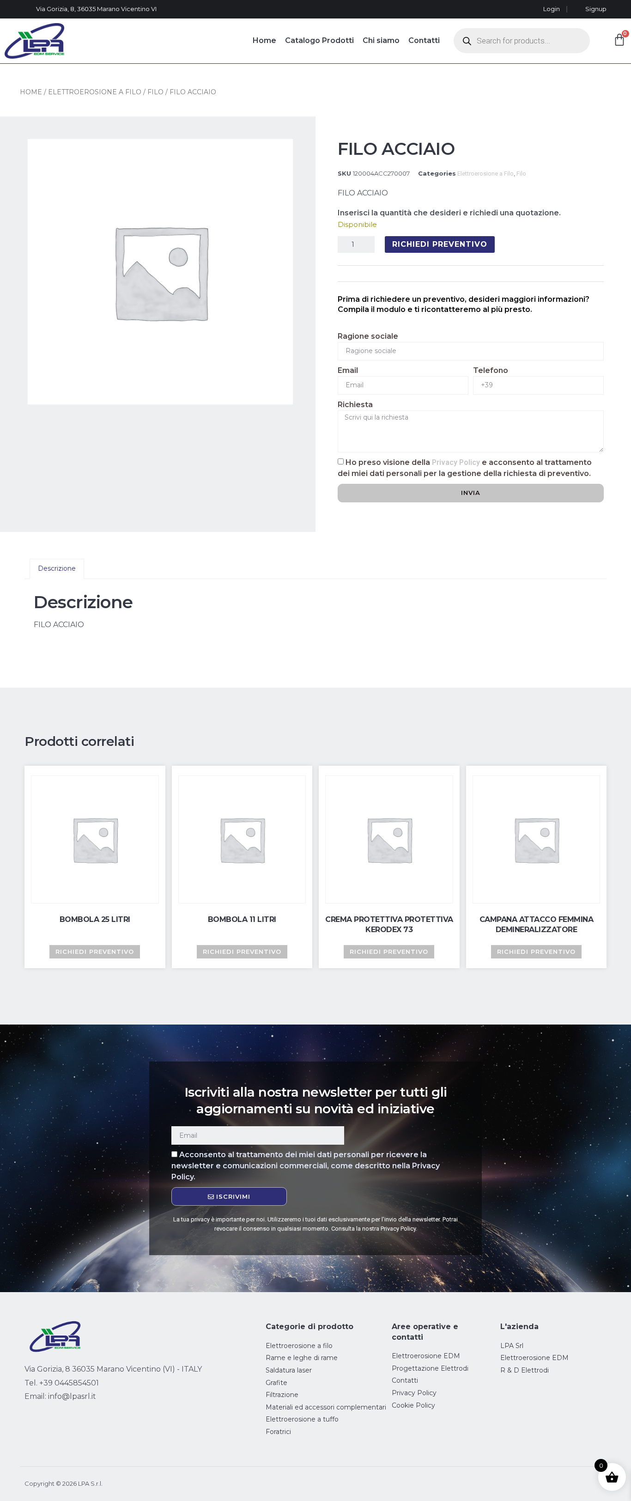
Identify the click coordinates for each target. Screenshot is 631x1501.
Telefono (490, 370)
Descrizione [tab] (57, 568)
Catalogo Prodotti (319, 40)
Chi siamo (381, 40)
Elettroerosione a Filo (94, 92)
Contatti (424, 40)
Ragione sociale (368, 336)
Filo (155, 92)
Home (264, 40)
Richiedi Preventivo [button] (94, 951)
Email (348, 370)
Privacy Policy (456, 462)
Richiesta (355, 404)
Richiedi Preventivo (439, 244)
